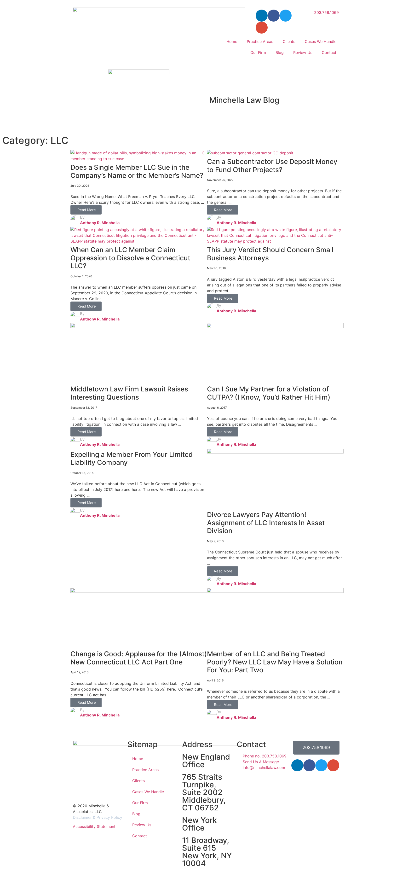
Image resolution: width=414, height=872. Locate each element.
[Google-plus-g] (262, 28)
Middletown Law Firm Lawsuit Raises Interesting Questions (129, 393)
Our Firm (258, 52)
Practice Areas (260, 41)
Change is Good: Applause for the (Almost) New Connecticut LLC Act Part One (138, 658)
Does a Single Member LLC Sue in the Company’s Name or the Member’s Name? (136, 171)
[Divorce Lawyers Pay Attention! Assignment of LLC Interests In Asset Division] (275, 452)
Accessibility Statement (94, 826)
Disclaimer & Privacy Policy (97, 817)
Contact (329, 52)
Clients (289, 41)
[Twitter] (286, 16)
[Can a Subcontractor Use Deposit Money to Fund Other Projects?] (250, 153)
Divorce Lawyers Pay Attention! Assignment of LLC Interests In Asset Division (266, 523)
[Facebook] (309, 765)
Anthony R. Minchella (100, 222)
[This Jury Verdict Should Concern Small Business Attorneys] (275, 241)
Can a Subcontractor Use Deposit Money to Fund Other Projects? (272, 165)
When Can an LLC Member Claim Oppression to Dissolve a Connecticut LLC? (130, 258)
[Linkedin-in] (262, 16)
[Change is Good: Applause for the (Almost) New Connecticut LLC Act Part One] (138, 591)
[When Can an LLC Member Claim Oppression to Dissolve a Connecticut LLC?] (138, 241)
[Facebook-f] (274, 16)
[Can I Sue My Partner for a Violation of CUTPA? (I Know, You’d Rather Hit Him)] (275, 326)
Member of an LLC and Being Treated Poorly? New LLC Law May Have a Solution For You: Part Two (275, 662)
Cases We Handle (320, 41)
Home (231, 41)
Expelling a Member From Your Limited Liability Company (131, 458)
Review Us (302, 52)
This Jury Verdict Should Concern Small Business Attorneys (270, 254)
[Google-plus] (333, 765)
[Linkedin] (297, 765)
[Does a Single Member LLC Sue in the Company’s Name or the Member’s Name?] (138, 158)
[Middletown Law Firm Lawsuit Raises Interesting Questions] (138, 326)
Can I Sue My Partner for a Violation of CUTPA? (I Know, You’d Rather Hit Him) (268, 393)
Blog (280, 52)
